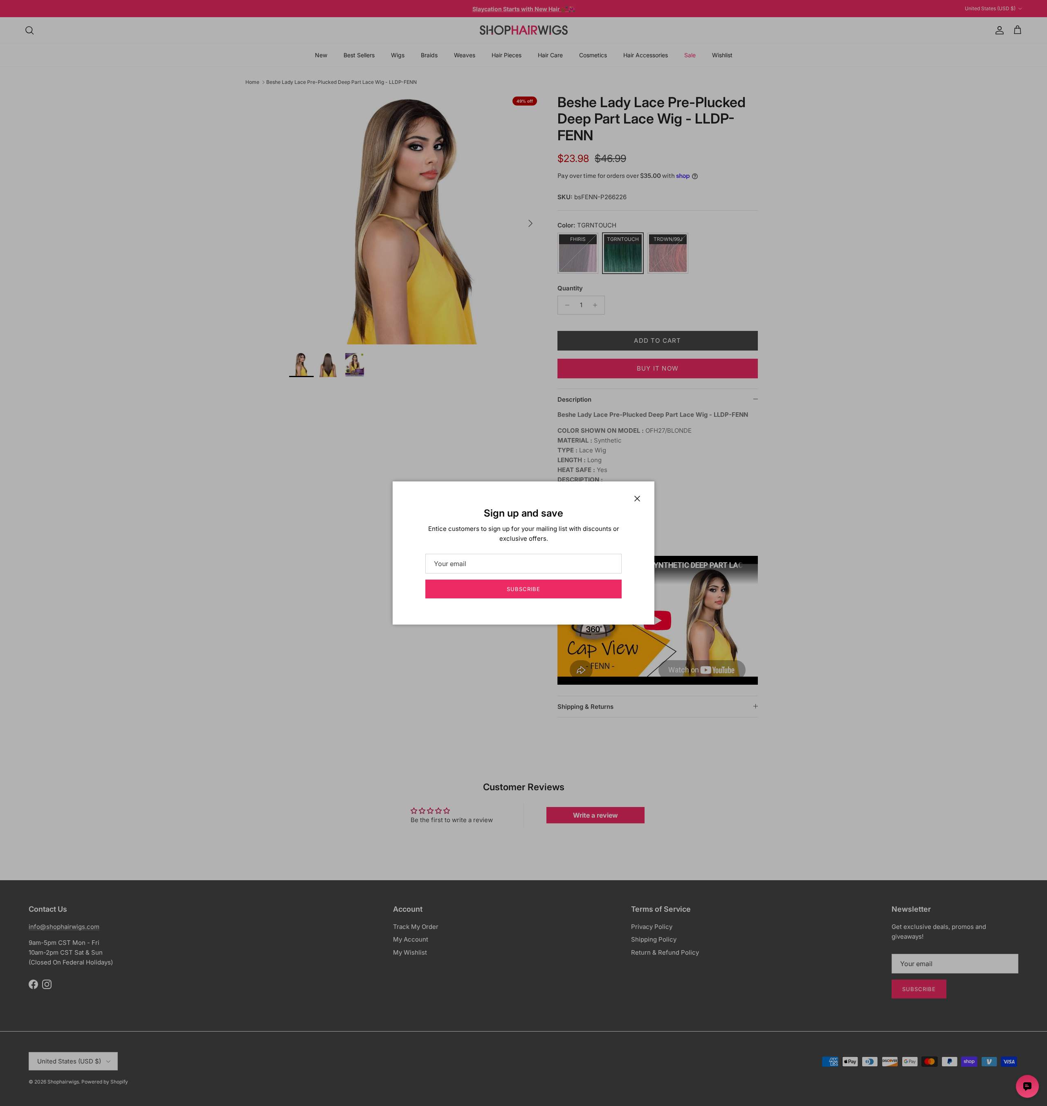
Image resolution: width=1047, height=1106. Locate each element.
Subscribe (523, 589)
